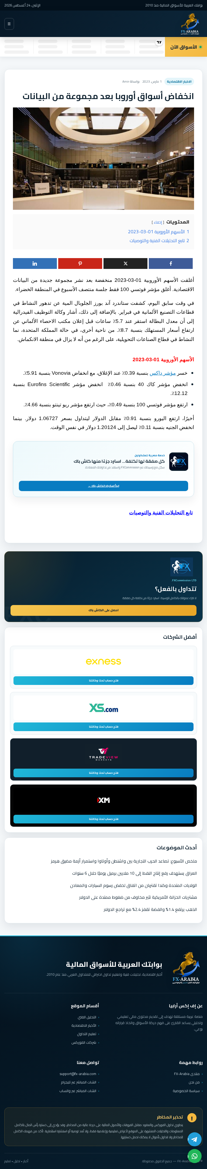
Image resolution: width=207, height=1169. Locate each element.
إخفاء (158, 222)
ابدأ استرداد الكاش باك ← (103, 485)
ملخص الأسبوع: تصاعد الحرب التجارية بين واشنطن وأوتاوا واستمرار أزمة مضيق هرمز (124, 861)
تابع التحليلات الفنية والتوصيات (161, 512)
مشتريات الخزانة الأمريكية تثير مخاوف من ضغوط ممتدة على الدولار (138, 897)
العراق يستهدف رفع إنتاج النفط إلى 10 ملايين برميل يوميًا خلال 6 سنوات (134, 873)
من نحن (194, 1082)
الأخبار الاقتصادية (83, 1025)
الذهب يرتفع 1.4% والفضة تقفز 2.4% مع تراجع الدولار (150, 909)
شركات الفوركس (83, 1042)
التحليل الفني (87, 1017)
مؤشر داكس (163, 373)
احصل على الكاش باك (103, 610)
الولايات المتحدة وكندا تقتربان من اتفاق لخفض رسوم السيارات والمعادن (133, 885)
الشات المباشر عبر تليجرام (78, 1082)
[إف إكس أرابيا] (190, 24)
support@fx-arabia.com (78, 1074)
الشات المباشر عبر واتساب (77, 1091)
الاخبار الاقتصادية (179, 81)
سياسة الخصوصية (186, 1090)
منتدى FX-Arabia (187, 1073)
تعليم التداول (86, 1034)
